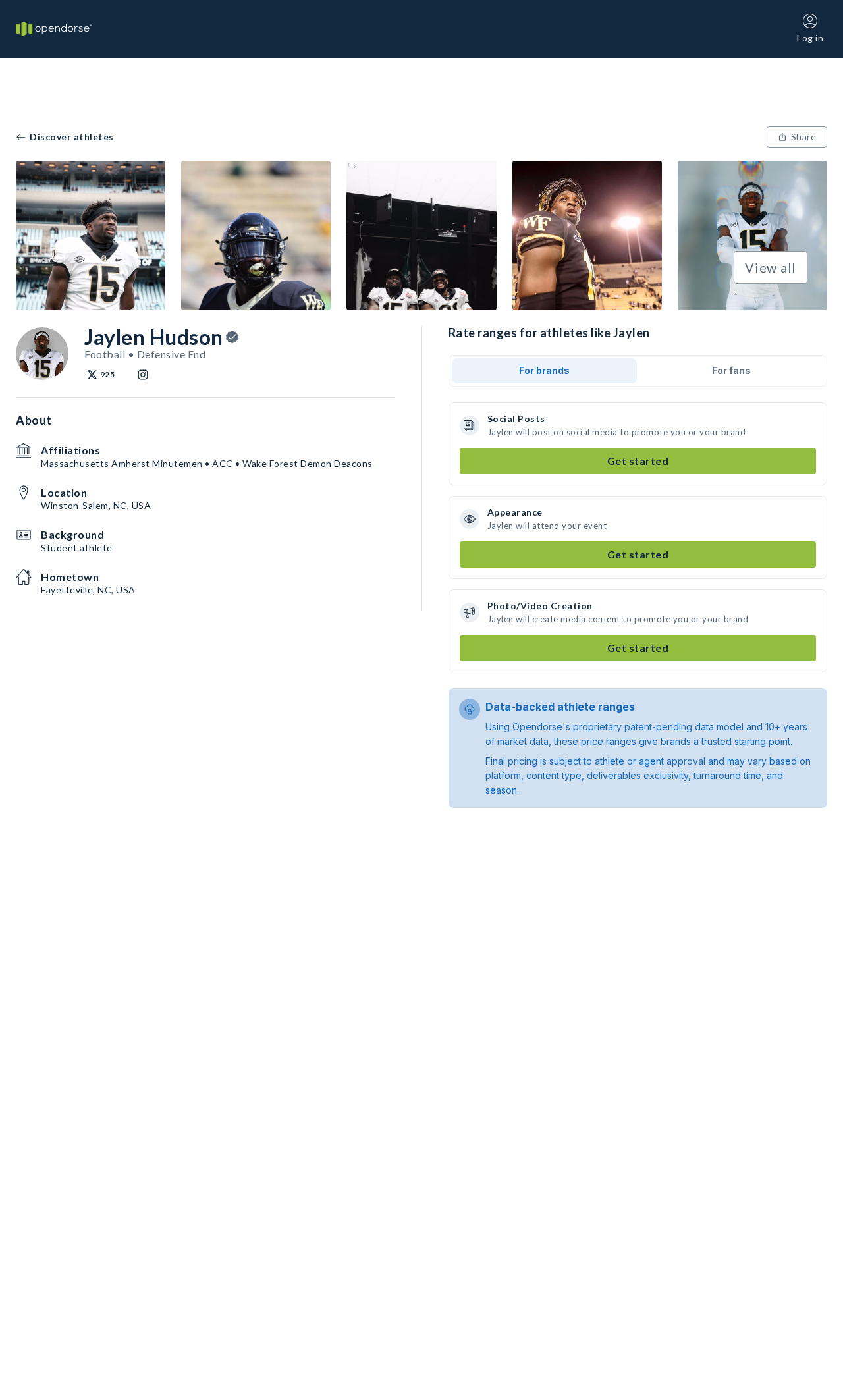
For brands (544, 370)
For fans (731, 370)
